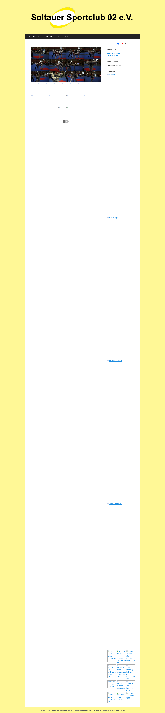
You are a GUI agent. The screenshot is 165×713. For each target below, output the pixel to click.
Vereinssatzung (113, 55)
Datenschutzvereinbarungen (91, 710)
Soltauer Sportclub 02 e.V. (59, 710)
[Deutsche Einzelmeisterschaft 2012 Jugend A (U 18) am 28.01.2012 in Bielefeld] (40, 53)
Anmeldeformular (113, 53)
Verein (67, 36)
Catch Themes (120, 710)
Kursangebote (34, 36)
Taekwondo (47, 36)
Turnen (58, 36)
